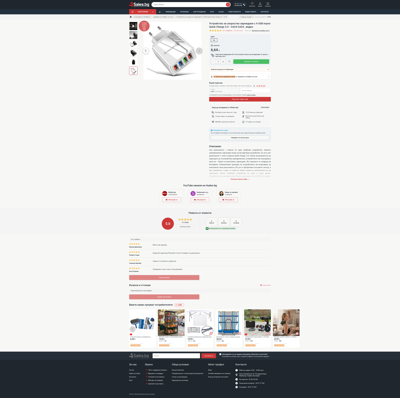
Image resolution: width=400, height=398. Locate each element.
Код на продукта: (261, 17)
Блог (212, 12)
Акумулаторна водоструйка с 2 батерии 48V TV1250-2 (257, 337)
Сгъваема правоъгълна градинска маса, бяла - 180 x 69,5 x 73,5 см (200, 337)
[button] (145, 50)
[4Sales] (139, 4)
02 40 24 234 (261, 86)
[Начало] (159, 11)
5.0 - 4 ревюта (227, 30)
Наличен (217, 45)
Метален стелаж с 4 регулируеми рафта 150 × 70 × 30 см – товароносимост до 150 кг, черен (171, 337)
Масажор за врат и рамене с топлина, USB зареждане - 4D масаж (285, 337)
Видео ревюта (250, 12)
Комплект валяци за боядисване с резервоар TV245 (140, 337)
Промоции (184, 12)
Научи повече (265, 107)
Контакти (265, 12)
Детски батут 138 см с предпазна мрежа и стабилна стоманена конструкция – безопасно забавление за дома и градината (228, 337)
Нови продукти (234, 12)
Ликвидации (171, 12)
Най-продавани (199, 12)
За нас (221, 12)
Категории (143, 12)
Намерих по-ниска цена (240, 138)
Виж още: (248, 30)
